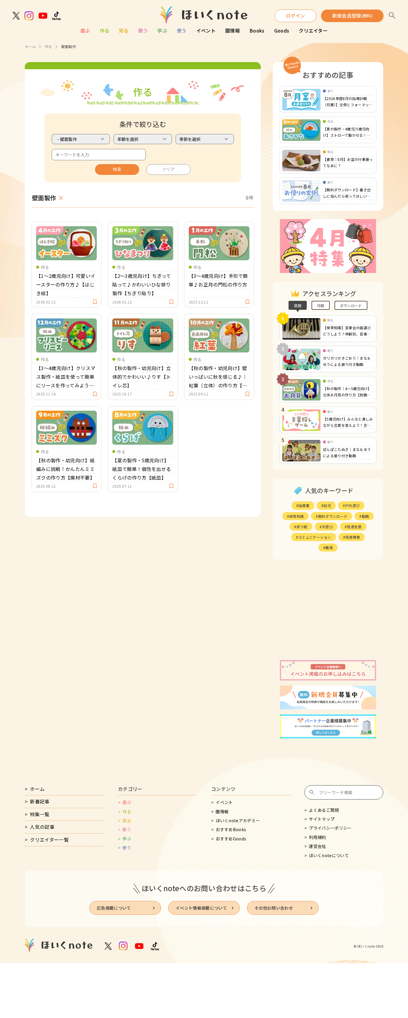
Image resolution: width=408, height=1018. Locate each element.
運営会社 (317, 846)
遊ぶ (85, 30)
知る (124, 30)
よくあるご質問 (324, 810)
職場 (329, 547)
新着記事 (39, 801)
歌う (143, 30)
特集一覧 (39, 814)
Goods (281, 30)
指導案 (303, 505)
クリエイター (313, 30)
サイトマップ (322, 819)
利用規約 (317, 837)
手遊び (327, 526)
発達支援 (354, 526)
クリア (168, 169)
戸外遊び (352, 505)
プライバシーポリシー (330, 828)
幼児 (327, 505)
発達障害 (352, 537)
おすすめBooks (231, 829)
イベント (206, 30)
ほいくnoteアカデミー (238, 820)
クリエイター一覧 (49, 839)
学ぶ (162, 30)
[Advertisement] (328, 610)
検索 (117, 169)
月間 (320, 305)
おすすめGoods (231, 839)
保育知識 (296, 516)
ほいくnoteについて (329, 855)
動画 (365, 516)
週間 (297, 305)
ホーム (30, 46)
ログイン (295, 15)
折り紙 (302, 526)
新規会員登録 (352, 15)
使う (182, 30)
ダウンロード (351, 305)
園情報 (232, 30)
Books (257, 30)
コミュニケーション (314, 537)
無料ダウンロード (333, 516)
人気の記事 (42, 826)
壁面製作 (44, 197)
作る (105, 30)
